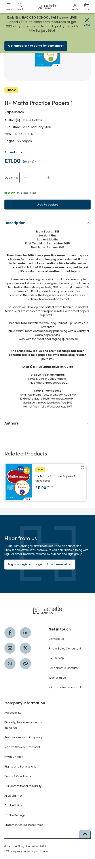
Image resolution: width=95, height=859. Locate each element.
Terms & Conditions (17, 776)
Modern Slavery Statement (22, 747)
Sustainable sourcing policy (23, 737)
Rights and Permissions (20, 766)
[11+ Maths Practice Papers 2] (45, 482)
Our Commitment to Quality (23, 786)
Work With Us (57, 678)
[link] (75, 6)
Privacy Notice (13, 757)
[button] (9, 6)
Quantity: (11, 177)
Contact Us (56, 639)
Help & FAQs (56, 658)
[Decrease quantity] (25, 177)
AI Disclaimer (13, 796)
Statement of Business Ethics (23, 825)
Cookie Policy (13, 805)
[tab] (47, 315)
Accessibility (12, 712)
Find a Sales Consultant (65, 648)
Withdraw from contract (65, 687)
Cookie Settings (14, 815)
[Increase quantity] (48, 177)
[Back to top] (85, 834)
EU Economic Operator (63, 668)
